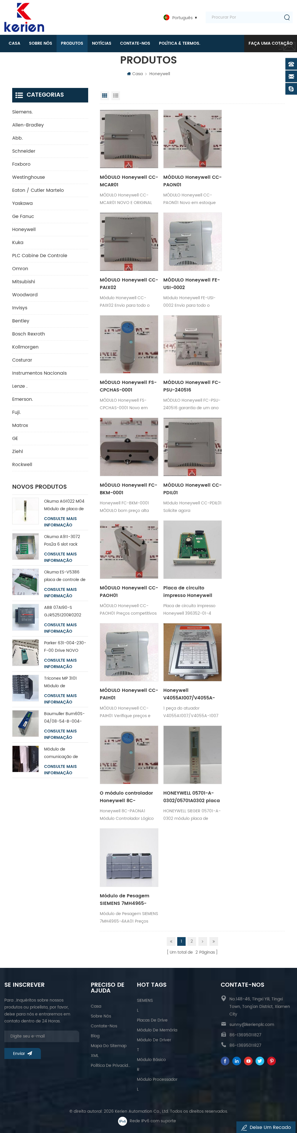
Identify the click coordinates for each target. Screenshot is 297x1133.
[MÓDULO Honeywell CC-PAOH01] (129, 549)
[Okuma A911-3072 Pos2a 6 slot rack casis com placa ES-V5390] (25, 546)
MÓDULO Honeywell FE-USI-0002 (191, 283)
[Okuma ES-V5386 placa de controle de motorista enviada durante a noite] (25, 582)
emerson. (22, 399)
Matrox (20, 425)
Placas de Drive (152, 1020)
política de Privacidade (111, 1065)
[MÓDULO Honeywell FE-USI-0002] (192, 241)
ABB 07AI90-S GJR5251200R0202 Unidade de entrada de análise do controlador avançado (64, 611)
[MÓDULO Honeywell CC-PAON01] (192, 139)
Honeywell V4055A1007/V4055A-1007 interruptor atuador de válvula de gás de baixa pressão (192, 694)
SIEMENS (145, 1000)
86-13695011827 (245, 1035)
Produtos (72, 43)
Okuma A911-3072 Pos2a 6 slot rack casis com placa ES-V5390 (64, 540)
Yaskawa (22, 203)
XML (95, 1055)
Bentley (20, 321)
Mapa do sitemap (108, 1045)
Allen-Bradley (28, 125)
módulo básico (151, 1059)
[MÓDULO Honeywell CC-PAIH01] (129, 652)
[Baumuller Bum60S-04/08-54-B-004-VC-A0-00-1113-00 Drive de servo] (25, 723)
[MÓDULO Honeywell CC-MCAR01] (129, 139)
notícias (101, 43)
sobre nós (40, 43)
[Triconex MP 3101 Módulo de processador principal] (25, 688)
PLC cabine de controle (39, 255)
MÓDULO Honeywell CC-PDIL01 (192, 489)
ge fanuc (23, 216)
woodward (25, 295)
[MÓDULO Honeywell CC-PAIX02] (129, 241)
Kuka (17, 242)
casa (96, 1006)
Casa (14, 43)
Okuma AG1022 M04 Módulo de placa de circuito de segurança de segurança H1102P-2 (66, 505)
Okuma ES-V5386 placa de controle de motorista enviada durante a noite (65, 576)
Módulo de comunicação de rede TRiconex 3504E (65, 753)
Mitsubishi (23, 282)
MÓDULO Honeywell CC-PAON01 (192, 181)
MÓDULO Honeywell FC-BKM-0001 (128, 489)
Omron (20, 269)
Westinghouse (28, 177)
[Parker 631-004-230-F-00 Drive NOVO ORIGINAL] (25, 653)
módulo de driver (154, 1040)
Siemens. (22, 112)
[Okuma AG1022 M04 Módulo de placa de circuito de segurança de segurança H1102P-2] (25, 511)
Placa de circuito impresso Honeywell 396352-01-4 (187, 591)
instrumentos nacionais (39, 373)
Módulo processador (157, 1079)
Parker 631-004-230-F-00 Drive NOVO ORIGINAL (65, 647)
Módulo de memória (157, 1030)
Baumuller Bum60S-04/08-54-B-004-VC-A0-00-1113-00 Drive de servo (64, 717)
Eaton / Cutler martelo (38, 190)
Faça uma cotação (271, 43)
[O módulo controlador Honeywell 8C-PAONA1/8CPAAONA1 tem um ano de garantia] (129, 755)
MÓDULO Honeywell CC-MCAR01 (129, 181)
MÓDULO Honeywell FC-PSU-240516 (192, 386)
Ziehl (17, 451)
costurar (22, 360)
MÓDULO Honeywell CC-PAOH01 (129, 591)
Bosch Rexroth (28, 334)
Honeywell (159, 74)
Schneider (23, 151)
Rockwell (22, 464)
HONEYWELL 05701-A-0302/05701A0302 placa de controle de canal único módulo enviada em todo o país (191, 796)
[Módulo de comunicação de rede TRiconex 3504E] (25, 759)
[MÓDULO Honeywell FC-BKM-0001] (129, 447)
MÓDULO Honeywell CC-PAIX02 (129, 283)
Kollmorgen (25, 347)
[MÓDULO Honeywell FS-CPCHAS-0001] (129, 344)
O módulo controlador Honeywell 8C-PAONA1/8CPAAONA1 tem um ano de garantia (126, 796)
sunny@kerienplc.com (251, 1024)
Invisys (19, 308)
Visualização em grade (104, 95)
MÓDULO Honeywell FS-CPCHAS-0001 (128, 386)
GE (15, 438)
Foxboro (21, 164)
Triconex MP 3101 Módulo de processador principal (65, 682)
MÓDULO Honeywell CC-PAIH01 (129, 694)
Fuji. (16, 412)
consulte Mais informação (60, 522)
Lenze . (20, 386)
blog (95, 1036)
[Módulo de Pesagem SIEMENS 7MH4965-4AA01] (129, 857)
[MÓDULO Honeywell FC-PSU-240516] (192, 344)
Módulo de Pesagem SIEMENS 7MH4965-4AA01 (124, 899)
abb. (17, 138)
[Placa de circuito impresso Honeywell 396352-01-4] (192, 549)
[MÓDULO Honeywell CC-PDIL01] (192, 447)
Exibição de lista (115, 95)
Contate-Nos (135, 43)
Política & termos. (179, 43)
